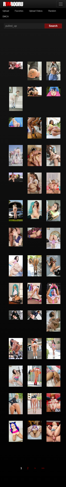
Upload (6, 11)
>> (42, 468)
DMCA (6, 16)
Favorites (19, 11)
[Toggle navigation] (60, 4)
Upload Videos (36, 11)
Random (52, 11)
